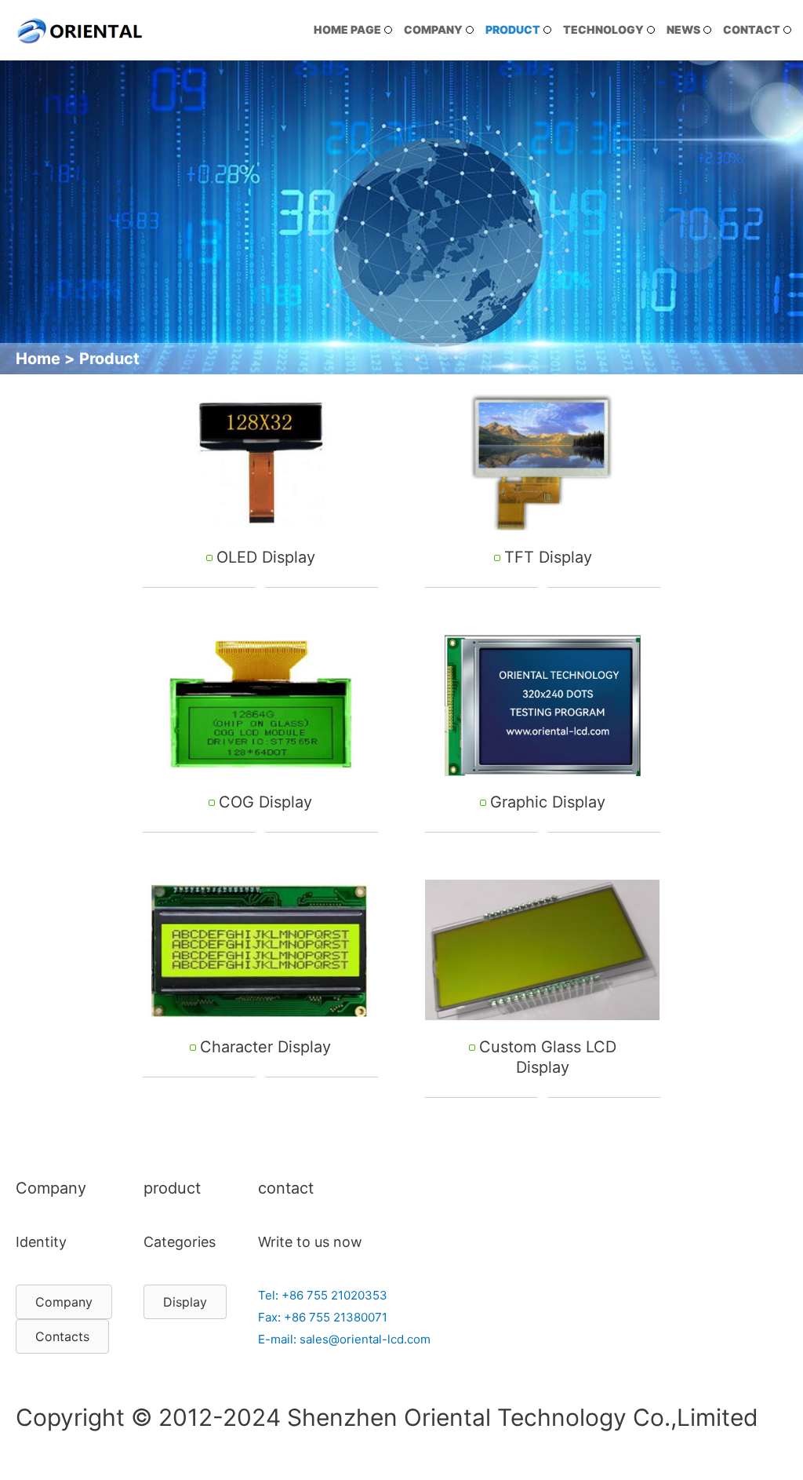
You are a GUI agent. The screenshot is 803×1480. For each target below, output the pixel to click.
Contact (751, 29)
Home (38, 358)
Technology (603, 29)
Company (433, 29)
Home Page (347, 29)
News (683, 29)
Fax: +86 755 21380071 (322, 1317)
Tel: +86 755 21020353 (322, 1295)
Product (512, 29)
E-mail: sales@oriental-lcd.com (344, 1339)
